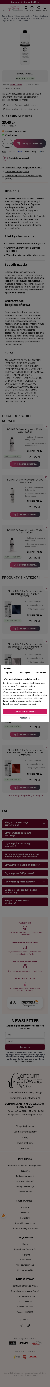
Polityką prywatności (25, 1061)
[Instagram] (28, 1325)
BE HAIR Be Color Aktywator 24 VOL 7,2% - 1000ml (25, 481)
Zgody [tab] (9, 672)
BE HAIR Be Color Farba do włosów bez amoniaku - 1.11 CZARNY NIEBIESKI (25, 594)
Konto (25, 1244)
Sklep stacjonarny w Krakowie (25, 1228)
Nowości (25, 1212)
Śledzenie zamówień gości (25, 1249)
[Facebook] (21, 1325)
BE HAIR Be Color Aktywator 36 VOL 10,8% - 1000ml (25, 531)
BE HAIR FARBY (16, 85)
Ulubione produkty (25, 1270)
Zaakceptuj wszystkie (25, 711)
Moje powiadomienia (25, 1265)
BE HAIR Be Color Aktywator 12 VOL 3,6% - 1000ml (25, 430)
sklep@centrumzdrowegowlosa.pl (25, 1114)
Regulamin (25, 1171)
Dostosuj (24, 718)
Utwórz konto (25, 1259)
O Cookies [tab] (41, 672)
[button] (26, 8)
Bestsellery (25, 1218)
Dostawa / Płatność (25, 1181)
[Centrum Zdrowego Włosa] (16, 8)
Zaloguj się (25, 1254)
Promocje (25, 1207)
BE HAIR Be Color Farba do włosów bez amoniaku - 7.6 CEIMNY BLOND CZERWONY (25, 753)
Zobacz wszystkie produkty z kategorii (25, 795)
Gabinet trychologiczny (25, 1223)
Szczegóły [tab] (25, 672)
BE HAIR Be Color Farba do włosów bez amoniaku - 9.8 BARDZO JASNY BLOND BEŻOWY (25, 647)
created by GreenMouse (29, 1375)
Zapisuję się (25, 1047)
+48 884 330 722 (15, 1110)
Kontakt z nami (25, 1191)
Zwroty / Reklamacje (25, 1186)
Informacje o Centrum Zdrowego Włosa (25, 1165)
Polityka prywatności (25, 1176)
